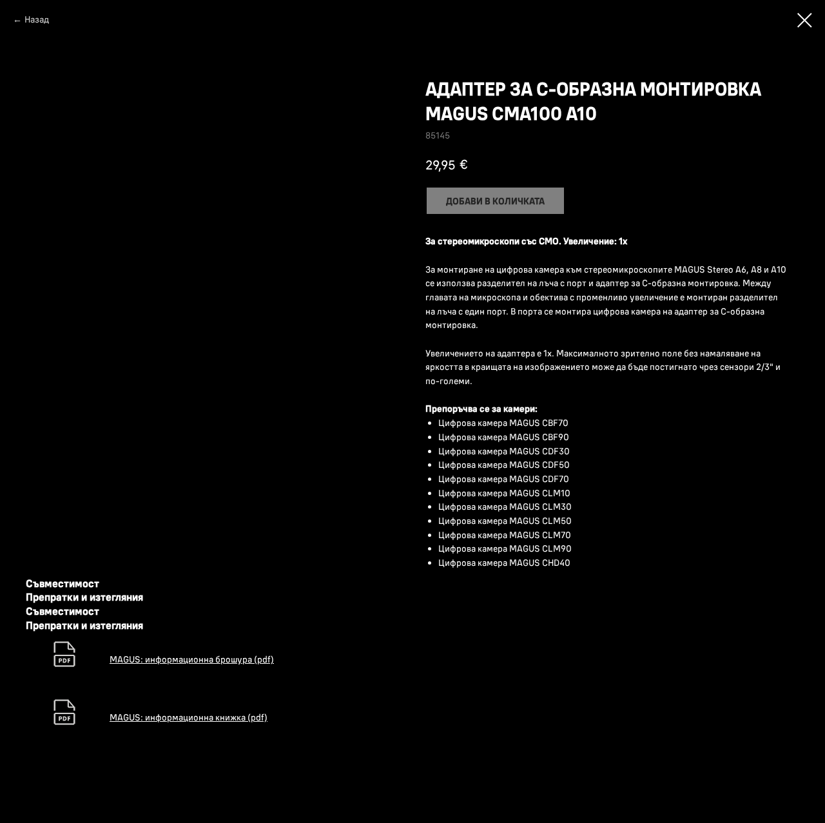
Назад (36, 19)
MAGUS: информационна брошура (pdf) (192, 659)
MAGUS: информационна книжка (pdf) (188, 717)
